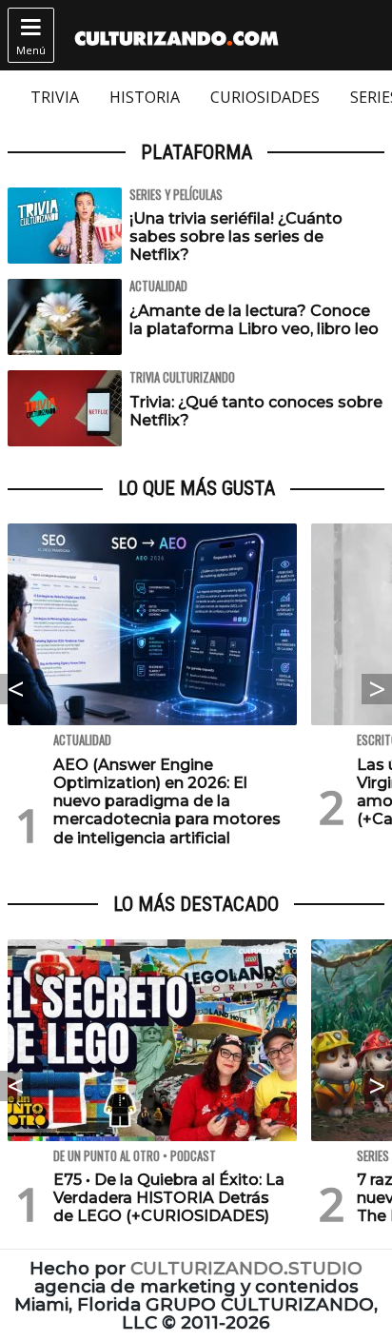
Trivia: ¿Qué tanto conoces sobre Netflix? (255, 411)
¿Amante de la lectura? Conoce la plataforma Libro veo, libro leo (254, 320)
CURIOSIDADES (265, 97)
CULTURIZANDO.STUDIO (246, 1268)
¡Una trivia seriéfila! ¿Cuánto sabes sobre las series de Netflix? (236, 236)
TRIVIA (54, 97)
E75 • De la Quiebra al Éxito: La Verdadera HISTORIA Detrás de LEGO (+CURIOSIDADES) (168, 1198)
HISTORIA (144, 97)
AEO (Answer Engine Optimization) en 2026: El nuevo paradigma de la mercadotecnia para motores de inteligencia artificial (167, 801)
